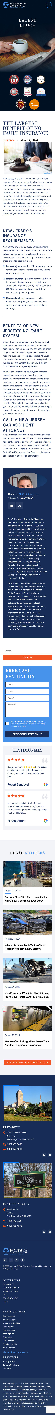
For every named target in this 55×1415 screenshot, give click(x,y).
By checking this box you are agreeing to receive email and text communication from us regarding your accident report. (28, 723)
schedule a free (27, 452)
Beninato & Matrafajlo (17, 448)
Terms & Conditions (11, 1365)
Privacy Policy (9, 1361)
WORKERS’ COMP (10, 1291)
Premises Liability (10, 1344)
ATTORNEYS (8, 1284)
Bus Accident (8, 1341)
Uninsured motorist (15, 298)
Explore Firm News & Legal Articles (26, 1063)
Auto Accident (9, 1316)
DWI (5, 1295)
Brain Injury (7, 1337)
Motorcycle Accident (11, 1323)
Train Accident (9, 1347)
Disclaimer (7, 1368)
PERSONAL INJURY (11, 1288)
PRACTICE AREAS (10, 1298)
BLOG (5, 1302)
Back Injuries (8, 1327)
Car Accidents (9, 1330)
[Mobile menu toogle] (49, 5)
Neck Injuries (8, 1333)
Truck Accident (9, 1320)
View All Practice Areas (14, 1352)
